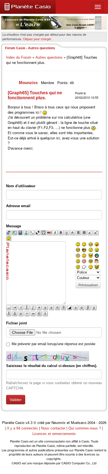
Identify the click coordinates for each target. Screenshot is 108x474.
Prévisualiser (88, 285)
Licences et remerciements (54, 434)
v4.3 (28, 423)
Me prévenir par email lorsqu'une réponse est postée (53, 344)
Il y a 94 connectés (23, 428)
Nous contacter (53, 428)
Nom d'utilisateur (20, 186)
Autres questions (49, 57)
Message (13, 226)
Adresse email (18, 206)
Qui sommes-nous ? (84, 428)
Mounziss (29, 82)
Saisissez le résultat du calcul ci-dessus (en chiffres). (51, 366)
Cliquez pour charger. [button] (37, 39)
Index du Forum (18, 57)
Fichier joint (16, 323)
